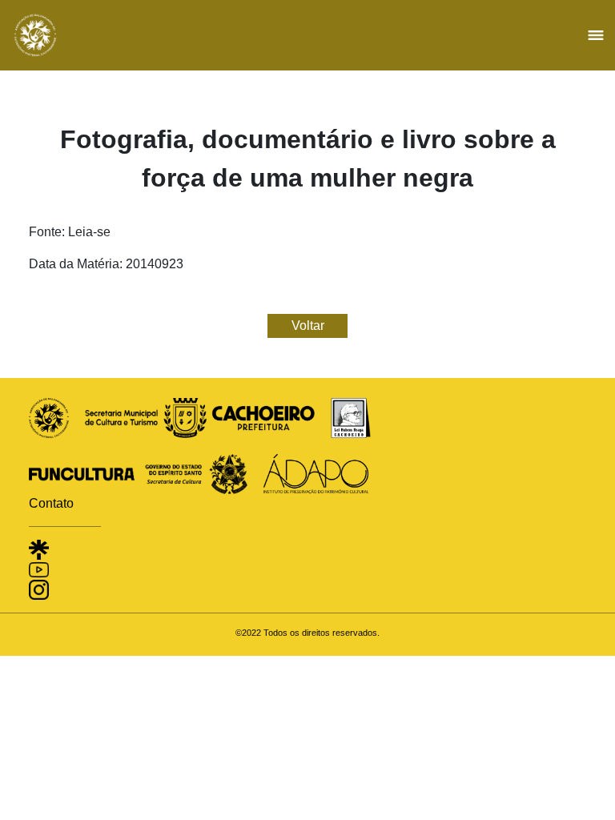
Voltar (307, 325)
